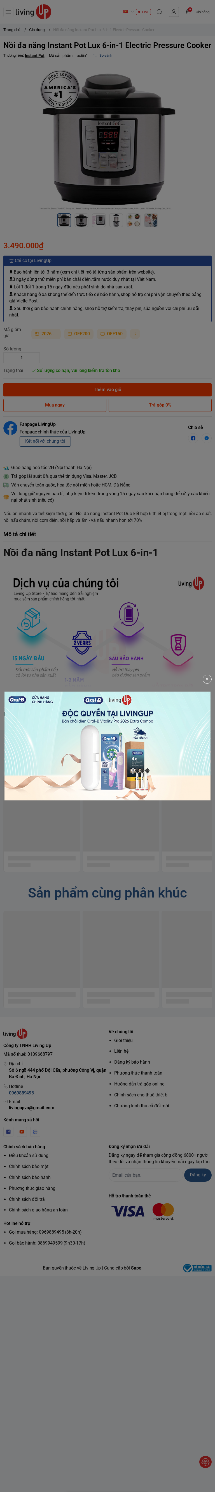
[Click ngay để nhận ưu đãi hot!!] (107, 746)
